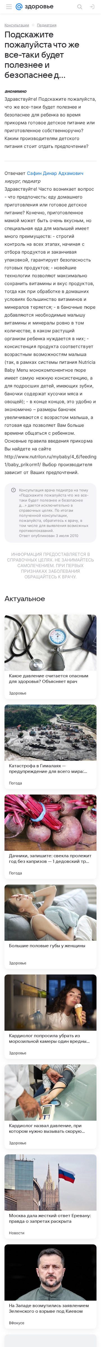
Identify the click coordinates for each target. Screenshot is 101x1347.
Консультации (16, 25)
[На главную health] (38, 6)
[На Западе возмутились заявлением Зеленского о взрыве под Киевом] (50, 1286)
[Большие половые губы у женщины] (50, 927)
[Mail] (19, 6)
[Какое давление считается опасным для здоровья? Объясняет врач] (50, 657)
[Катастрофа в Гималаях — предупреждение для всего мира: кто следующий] (50, 747)
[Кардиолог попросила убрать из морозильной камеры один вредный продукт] (50, 1016)
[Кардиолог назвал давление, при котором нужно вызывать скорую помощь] (50, 1106)
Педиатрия (46, 25)
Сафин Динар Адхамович (55, 173)
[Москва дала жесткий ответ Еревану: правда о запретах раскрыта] (50, 1196)
